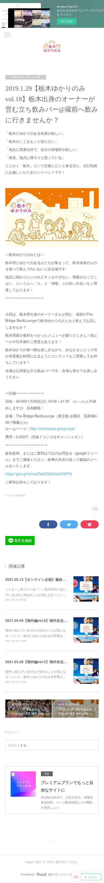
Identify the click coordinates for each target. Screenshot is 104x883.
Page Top (52, 842)
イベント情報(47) (15, 495)
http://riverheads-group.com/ (52, 428)
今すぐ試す (66, 21)
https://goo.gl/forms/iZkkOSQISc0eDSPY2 (38, 473)
